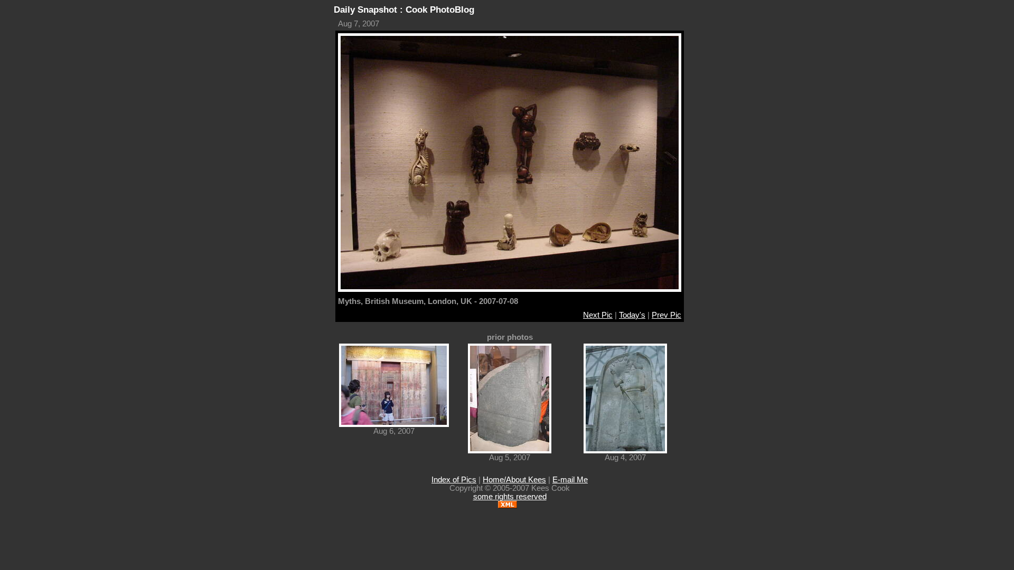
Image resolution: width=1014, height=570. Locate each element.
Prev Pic (666, 315)
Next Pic (598, 315)
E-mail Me (570, 480)
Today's (632, 315)
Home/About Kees (514, 480)
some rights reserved (510, 496)
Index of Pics (453, 480)
